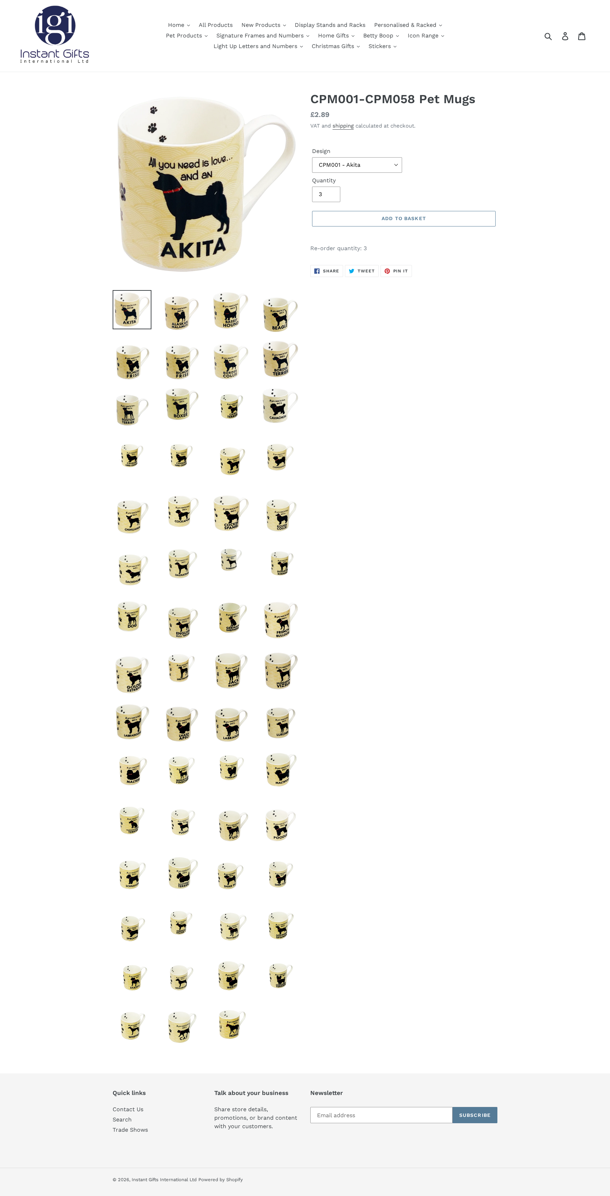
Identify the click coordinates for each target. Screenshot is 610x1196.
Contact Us (128, 1109)
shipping (343, 126)
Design (321, 151)
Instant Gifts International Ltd (164, 1179)
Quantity (324, 180)
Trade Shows (130, 1129)
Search (122, 1119)
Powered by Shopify (220, 1179)
